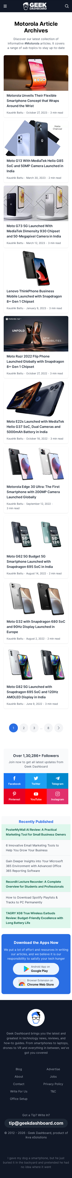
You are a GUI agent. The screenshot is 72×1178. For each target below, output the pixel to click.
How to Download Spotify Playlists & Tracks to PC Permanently (32, 900)
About (19, 1076)
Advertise (53, 1069)
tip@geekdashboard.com (36, 1123)
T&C (53, 1091)
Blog (19, 1069)
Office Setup (19, 1099)
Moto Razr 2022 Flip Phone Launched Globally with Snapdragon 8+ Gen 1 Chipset (35, 361)
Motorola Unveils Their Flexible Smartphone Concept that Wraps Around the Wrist (33, 101)
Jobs (53, 1076)
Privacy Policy (53, 1084)
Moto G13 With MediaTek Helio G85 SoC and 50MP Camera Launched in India (35, 166)
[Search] (67, 6)
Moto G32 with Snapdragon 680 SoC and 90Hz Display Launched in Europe (36, 627)
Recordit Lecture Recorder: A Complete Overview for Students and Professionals (35, 884)
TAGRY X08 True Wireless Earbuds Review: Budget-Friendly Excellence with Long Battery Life (34, 918)
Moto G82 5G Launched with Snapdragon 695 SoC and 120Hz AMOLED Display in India (32, 692)
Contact (18, 1084)
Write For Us (18, 1091)
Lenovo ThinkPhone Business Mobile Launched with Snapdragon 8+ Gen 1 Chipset (34, 296)
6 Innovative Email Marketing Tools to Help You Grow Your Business (32, 847)
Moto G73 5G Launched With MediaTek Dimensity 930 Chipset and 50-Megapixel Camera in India (34, 231)
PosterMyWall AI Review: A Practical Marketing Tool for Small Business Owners (36, 832)
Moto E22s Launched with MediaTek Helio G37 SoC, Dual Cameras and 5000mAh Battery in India (35, 427)
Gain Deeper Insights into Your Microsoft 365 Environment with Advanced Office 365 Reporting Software (34, 866)
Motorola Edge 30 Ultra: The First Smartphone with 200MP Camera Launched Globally (33, 492)
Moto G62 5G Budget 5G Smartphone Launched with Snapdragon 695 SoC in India (30, 561)
